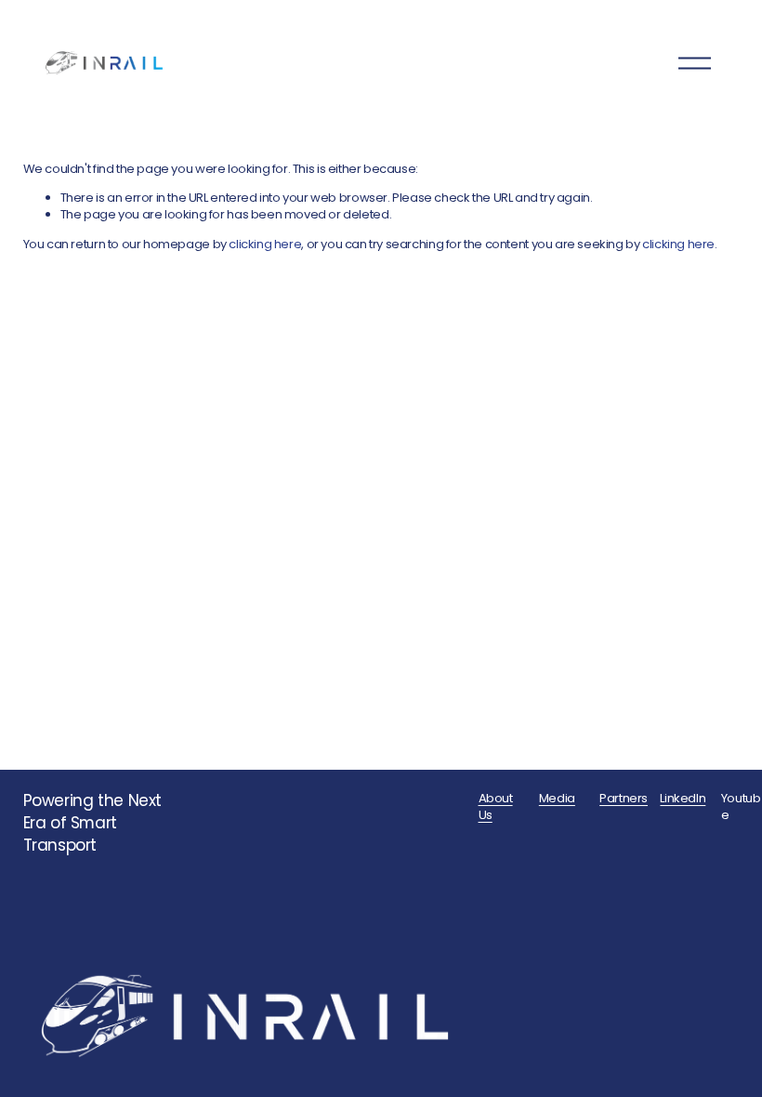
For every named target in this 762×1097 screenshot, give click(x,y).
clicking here (265, 244)
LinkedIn (682, 798)
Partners (623, 798)
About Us (496, 807)
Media (557, 798)
